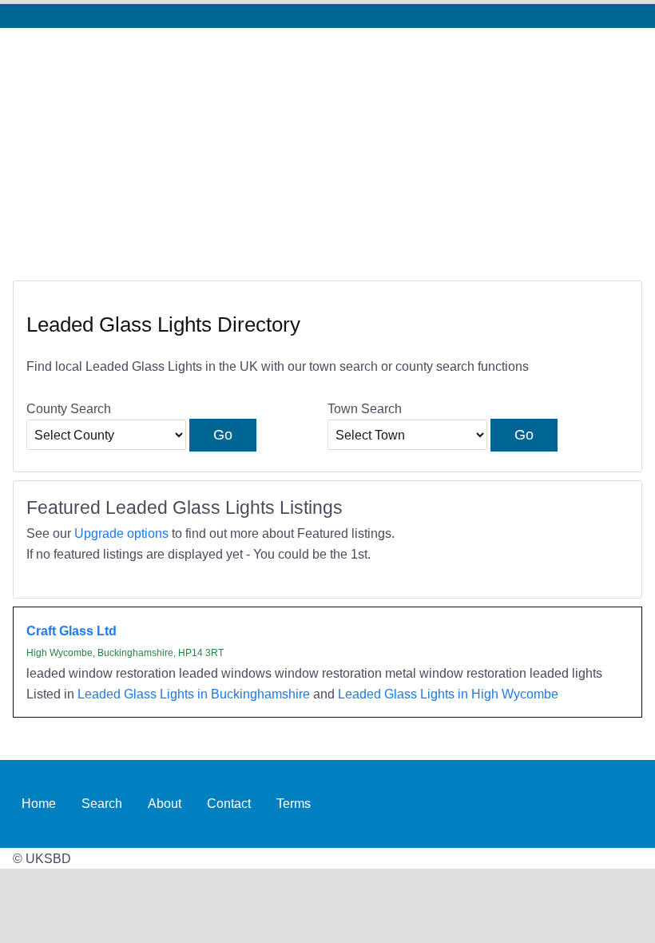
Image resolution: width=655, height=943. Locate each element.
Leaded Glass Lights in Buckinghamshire (193, 693)
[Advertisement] (327, 148)
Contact (229, 803)
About (164, 803)
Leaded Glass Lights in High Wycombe (448, 693)
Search (101, 803)
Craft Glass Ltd (71, 630)
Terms (293, 803)
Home (39, 803)
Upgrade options (121, 533)
